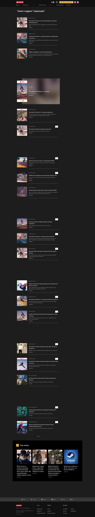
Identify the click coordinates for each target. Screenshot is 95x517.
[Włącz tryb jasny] (52, 2)
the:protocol (73, 511)
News (17, 5)
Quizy (33, 5)
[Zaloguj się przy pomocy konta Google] (78, 2)
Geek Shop (76, 5)
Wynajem (68, 5)
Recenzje (25, 5)
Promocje (51, 5)
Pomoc (49, 509)
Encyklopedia (60, 5)
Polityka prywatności (41, 513)
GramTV (64, 511)
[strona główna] (22, 2)
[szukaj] (57, 2)
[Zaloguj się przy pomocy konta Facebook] (75, 2)
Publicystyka (42, 5)
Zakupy (72, 509)
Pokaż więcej (38, 436)
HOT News (65, 509)
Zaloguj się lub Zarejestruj (67, 2)
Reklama (49, 511)
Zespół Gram (39, 509)
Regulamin (39, 511)
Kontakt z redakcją (51, 513)
